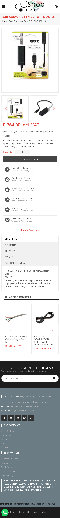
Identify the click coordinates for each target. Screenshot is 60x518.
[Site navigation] (3, 6)
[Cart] (57, 6)
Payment (10, 256)
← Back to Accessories (29, 230)
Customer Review (15, 262)
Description (12, 238)
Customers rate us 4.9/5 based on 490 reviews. (34, 503)
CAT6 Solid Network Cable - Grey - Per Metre (16, 339)
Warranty (10, 244)
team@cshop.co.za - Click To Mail (24, 406)
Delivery (10, 250)
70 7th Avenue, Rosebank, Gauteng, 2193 (30, 402)
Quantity (7, 152)
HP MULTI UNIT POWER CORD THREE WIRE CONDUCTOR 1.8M (44, 340)
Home (4, 21)
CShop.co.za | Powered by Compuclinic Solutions (28, 512)
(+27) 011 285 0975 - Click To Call (24, 410)
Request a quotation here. (36, 396)
